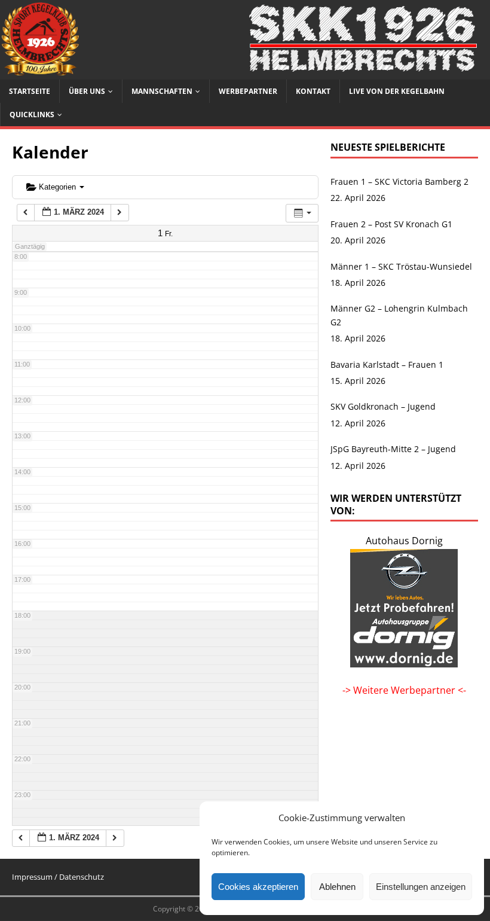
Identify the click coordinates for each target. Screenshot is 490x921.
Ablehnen (337, 887)
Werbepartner (248, 91)
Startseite (29, 91)
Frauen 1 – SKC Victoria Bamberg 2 (399, 181)
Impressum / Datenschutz (58, 876)
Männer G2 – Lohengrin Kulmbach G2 (399, 315)
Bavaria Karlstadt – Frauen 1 (386, 364)
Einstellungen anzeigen (421, 887)
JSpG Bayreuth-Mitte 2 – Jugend (393, 449)
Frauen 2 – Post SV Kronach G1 (391, 224)
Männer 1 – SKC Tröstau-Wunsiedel (401, 266)
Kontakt (313, 91)
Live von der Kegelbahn (397, 91)
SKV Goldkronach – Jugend (383, 406)
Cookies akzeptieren (258, 887)
